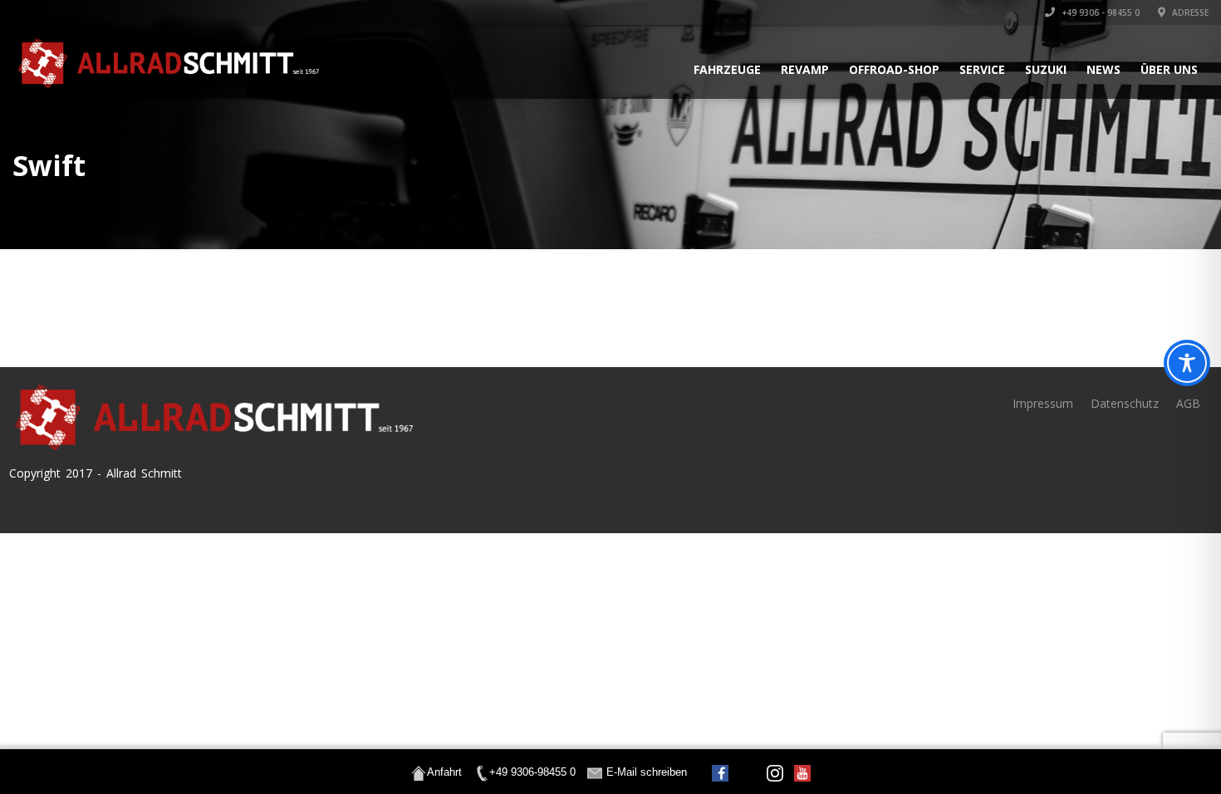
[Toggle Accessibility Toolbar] (1187, 363)
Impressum (1043, 403)
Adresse (1189, 12)
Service (982, 69)
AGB (1188, 403)
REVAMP (805, 69)
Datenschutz (1125, 403)
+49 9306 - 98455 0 (1099, 12)
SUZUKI (1046, 69)
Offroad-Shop (894, 69)
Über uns (1169, 69)
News (1103, 69)
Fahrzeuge (727, 69)
